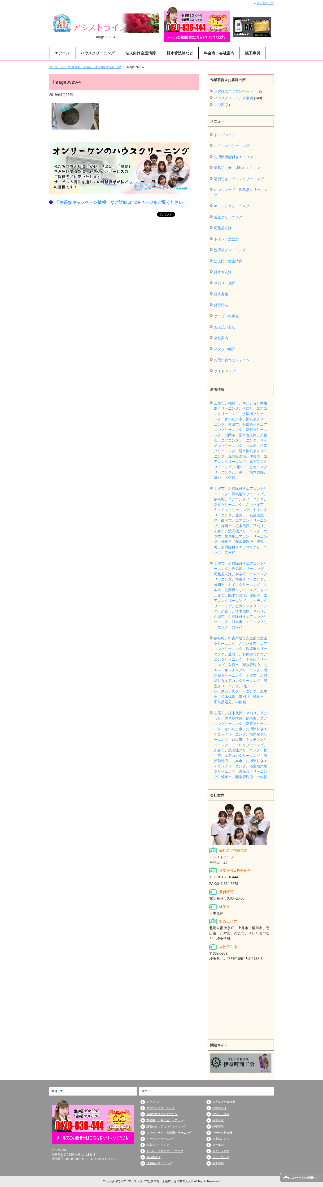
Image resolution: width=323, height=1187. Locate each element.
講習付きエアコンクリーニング (239, 179)
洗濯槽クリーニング (230, 250)
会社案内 (221, 338)
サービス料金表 (226, 316)
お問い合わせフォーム (231, 360)
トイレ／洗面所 (226, 239)
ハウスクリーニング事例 (233, 98)
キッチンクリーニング (231, 206)
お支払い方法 (224, 327)
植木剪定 (221, 294)
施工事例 (252, 53)
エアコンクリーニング (231, 146)
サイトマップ (224, 371)
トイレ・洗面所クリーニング (164, 1151)
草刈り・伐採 (224, 283)
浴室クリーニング (228, 217)
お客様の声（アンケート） (235, 91)
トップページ (224, 135)
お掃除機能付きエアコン (233, 157)
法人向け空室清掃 (228, 261)
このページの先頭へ (303, 1177)
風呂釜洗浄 (223, 228)
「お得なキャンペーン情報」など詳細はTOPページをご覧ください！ (121, 202)
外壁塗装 (221, 305)
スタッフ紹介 (224, 349)
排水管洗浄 (223, 272)
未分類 (219, 105)
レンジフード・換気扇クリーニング (240, 192)
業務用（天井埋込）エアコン (237, 168)
